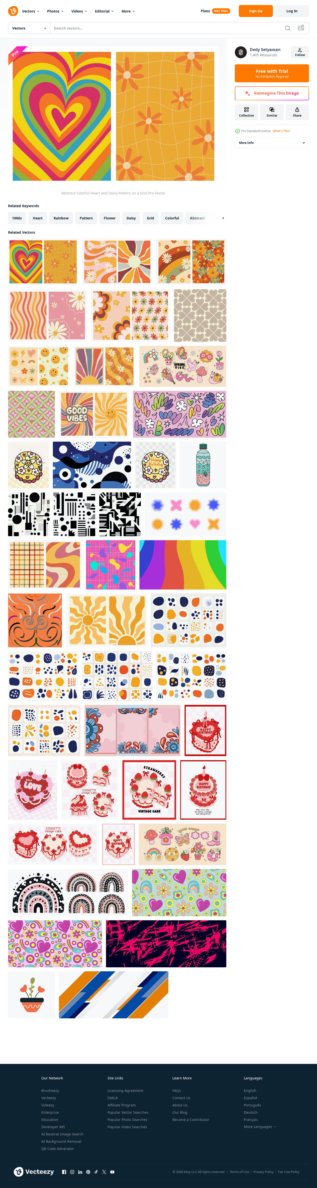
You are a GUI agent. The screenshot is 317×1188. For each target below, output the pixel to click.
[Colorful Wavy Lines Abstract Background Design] (182, 564)
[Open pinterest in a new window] (88, 1172)
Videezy (47, 1105)
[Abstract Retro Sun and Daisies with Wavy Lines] (104, 366)
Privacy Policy (263, 1171)
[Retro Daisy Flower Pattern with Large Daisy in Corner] (130, 315)
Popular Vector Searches (128, 1112)
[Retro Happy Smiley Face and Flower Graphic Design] (39, 366)
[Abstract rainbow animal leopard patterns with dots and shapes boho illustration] (68, 892)
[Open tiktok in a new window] (96, 1172)
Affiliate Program (122, 1105)
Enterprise (50, 1112)
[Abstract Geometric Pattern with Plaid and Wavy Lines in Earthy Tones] (45, 564)
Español (250, 1097)
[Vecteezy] (13, 11)
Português (252, 1105)
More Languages (258, 1127)
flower (110, 218)
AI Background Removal (61, 1141)
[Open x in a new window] (104, 1172)
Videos (77, 11)
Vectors (28, 11)
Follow (300, 55)
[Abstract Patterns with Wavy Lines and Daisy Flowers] (47, 315)
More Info (246, 143)
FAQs (176, 1090)
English (250, 1090)
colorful (172, 218)
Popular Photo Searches (127, 1119)
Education (49, 1119)
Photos (53, 11)
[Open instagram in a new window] (72, 1172)
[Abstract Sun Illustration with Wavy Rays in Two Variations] (106, 620)
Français (251, 1119)
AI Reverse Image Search (62, 1134)
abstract (197, 218)
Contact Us (181, 1097)
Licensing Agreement (125, 1090)
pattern (86, 218)
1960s (17, 218)
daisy (131, 218)
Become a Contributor (190, 1119)
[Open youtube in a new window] (112, 1172)
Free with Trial (272, 73)
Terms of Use (239, 1171)
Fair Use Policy (288, 1171)
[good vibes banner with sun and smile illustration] (94, 414)
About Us (180, 1105)
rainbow (61, 218)
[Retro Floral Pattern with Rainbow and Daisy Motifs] (191, 261)
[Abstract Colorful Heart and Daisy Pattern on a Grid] (43, 261)
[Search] (288, 28)
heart (38, 218)
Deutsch (251, 1112)
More (126, 11)
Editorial (102, 11)
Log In (291, 11)
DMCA (113, 1097)
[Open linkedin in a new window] (80, 1172)
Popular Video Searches (127, 1126)
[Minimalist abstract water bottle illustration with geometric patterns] (203, 465)
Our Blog (179, 1112)
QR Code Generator (57, 1148)
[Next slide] (219, 218)
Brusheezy (50, 1090)
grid (150, 218)
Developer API (53, 1126)
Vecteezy (48, 1097)
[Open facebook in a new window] (64, 1172)
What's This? (281, 131)
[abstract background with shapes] (92, 465)
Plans (205, 11)
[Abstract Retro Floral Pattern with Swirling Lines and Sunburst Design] (117, 261)
